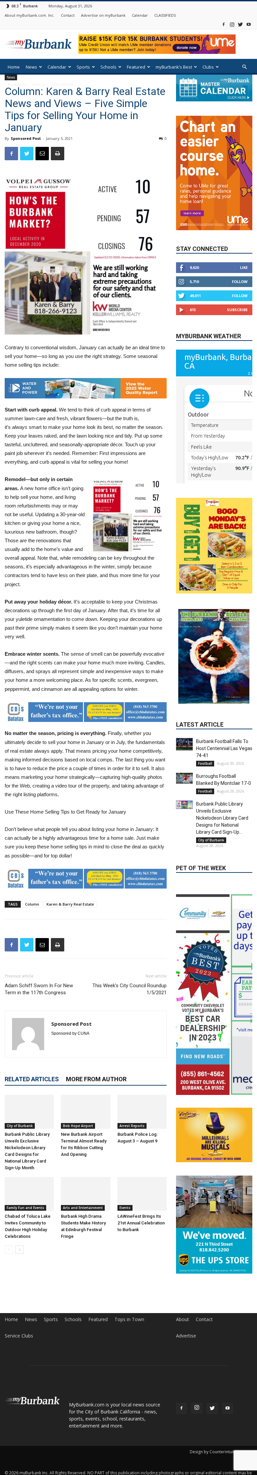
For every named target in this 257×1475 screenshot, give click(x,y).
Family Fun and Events (25, 1207)
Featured (136, 67)
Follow (240, 281)
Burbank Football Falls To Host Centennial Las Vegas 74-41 (224, 748)
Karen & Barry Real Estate (70, 904)
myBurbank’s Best (174, 67)
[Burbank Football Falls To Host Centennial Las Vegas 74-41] (184, 744)
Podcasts (17, 84)
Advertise (186, 1336)
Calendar (140, 15)
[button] (244, 67)
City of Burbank (20, 1125)
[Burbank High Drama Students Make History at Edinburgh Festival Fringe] (85, 1194)
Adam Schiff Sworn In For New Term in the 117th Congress (39, 989)
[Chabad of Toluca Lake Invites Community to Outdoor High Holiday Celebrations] (29, 1194)
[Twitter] (240, 24)
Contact (68, 15)
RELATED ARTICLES (32, 1079)
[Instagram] (232, 24)
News (31, 67)
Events (125, 1207)
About (182, 1319)
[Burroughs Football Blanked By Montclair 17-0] (184, 778)
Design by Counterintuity (213, 1452)
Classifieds (62, 84)
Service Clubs (19, 1336)
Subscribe (237, 309)
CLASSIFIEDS (165, 15)
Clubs (208, 67)
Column (32, 904)
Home (14, 67)
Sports (83, 67)
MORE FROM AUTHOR (96, 1079)
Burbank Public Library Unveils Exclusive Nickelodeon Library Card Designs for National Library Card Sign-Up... (222, 818)
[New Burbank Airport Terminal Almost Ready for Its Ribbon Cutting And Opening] (85, 1111)
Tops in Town (129, 1319)
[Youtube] (248, 24)
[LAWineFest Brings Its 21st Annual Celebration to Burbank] (142, 1194)
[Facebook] (223, 24)
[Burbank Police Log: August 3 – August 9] (142, 1111)
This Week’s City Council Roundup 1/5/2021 (129, 989)
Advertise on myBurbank (103, 15)
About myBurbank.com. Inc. (30, 15)
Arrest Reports (132, 1125)
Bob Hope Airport (78, 1125)
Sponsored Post (26, 138)
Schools (108, 67)
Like (244, 267)
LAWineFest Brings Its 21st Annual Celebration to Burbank (141, 1223)
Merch (38, 84)
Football (205, 763)
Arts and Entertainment (83, 1207)
